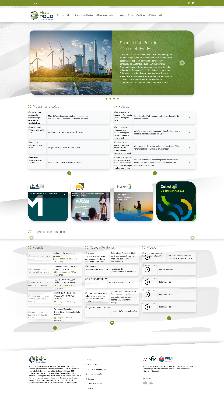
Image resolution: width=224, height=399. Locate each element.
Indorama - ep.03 (166, 307)
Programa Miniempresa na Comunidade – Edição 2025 (180, 257)
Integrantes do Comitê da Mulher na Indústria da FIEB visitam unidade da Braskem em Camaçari (156, 147)
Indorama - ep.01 (166, 282)
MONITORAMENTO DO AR (120, 283)
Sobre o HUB (64, 15)
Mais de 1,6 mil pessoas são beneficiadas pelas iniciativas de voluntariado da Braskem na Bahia (68, 117)
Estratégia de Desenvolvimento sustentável (124, 270)
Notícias (121, 15)
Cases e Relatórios (137, 15)
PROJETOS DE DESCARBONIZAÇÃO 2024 (65, 132)
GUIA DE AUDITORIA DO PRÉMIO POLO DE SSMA (65, 284)
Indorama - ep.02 (166, 294)
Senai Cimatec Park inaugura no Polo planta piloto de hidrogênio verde (156, 117)
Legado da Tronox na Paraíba (124, 311)
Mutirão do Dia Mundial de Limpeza (65, 257)
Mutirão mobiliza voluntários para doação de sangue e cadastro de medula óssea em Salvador (157, 132)
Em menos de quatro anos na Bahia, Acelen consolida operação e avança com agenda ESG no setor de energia (123, 297)
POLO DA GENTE (166, 269)
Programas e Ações (106, 15)
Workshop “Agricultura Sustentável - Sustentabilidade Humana (67, 314)
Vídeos (153, 15)
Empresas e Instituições (83, 15)
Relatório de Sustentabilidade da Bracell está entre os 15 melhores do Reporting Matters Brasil (123, 257)
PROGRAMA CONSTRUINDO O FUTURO (64, 163)
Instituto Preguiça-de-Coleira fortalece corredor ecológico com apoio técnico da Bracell (107, 82)
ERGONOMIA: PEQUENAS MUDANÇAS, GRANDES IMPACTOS (65, 298)
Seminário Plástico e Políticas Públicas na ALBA (66, 270)
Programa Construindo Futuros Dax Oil (64, 148)
